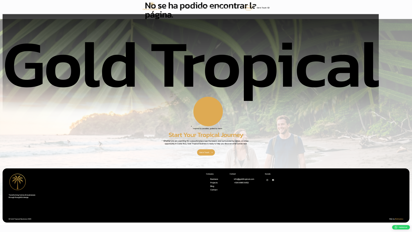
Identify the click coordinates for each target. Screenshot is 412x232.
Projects (219, 8)
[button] (401, 227)
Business (209, 8)
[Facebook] (273, 180)
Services (228, 8)
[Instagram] (267, 180)
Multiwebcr (399, 219)
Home (201, 8)
